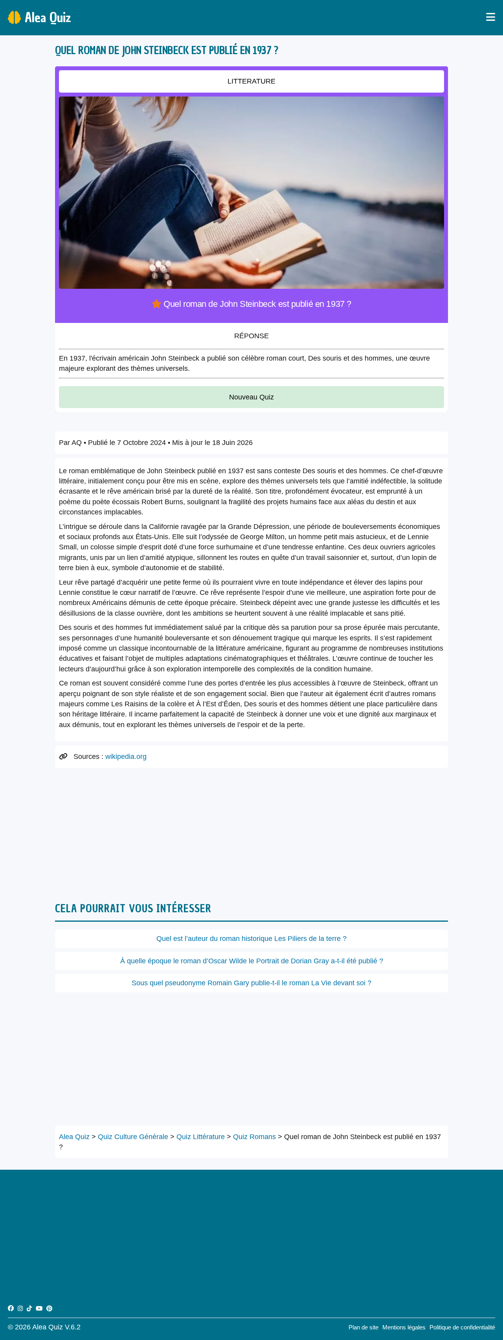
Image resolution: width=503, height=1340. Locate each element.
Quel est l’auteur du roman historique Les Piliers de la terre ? (251, 939)
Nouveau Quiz (251, 397)
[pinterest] (49, 1308)
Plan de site (363, 1327)
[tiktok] (29, 1308)
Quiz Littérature (200, 1137)
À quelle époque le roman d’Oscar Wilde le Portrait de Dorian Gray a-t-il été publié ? (251, 961)
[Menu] (490, 18)
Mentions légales (404, 1327)
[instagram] (20, 1308)
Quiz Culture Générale (133, 1137)
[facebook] (11, 1308)
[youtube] (39, 1308)
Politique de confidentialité (462, 1327)
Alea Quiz (48, 17)
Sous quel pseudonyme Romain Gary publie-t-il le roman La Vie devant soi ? (251, 983)
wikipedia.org (126, 756)
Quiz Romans (254, 1137)
